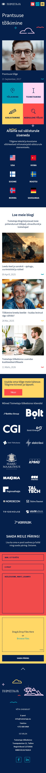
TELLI (13, 392)
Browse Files (23, 638)
